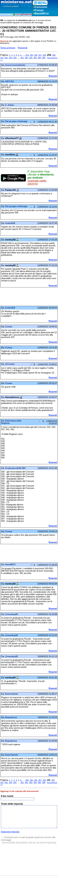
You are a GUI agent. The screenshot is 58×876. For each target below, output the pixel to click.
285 (39, 58)
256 (35, 55)
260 (53, 55)
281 (22, 58)
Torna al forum (7, 48)
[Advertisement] (24, 296)
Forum (38, 10)
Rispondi (22, 48)
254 (27, 55)
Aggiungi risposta (10, 831)
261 (1, 58)
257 (39, 55)
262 (6, 58)
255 (31, 55)
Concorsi (40, 7)
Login (17, 14)
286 (43, 58)
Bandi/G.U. (41, 13)
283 (30, 58)
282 (26, 58)
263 (10, 58)
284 (35, 58)
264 (14, 58)
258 (44, 55)
